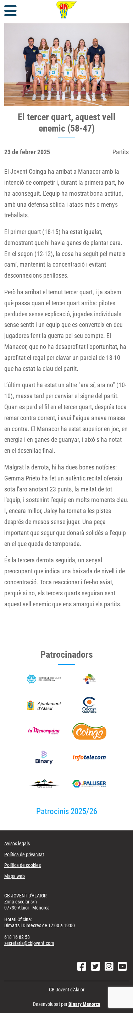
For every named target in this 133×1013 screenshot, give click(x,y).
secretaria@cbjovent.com (29, 943)
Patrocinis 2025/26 (66, 811)
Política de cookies (22, 865)
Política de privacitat (24, 854)
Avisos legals (17, 843)
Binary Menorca (84, 1004)
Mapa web (14, 876)
